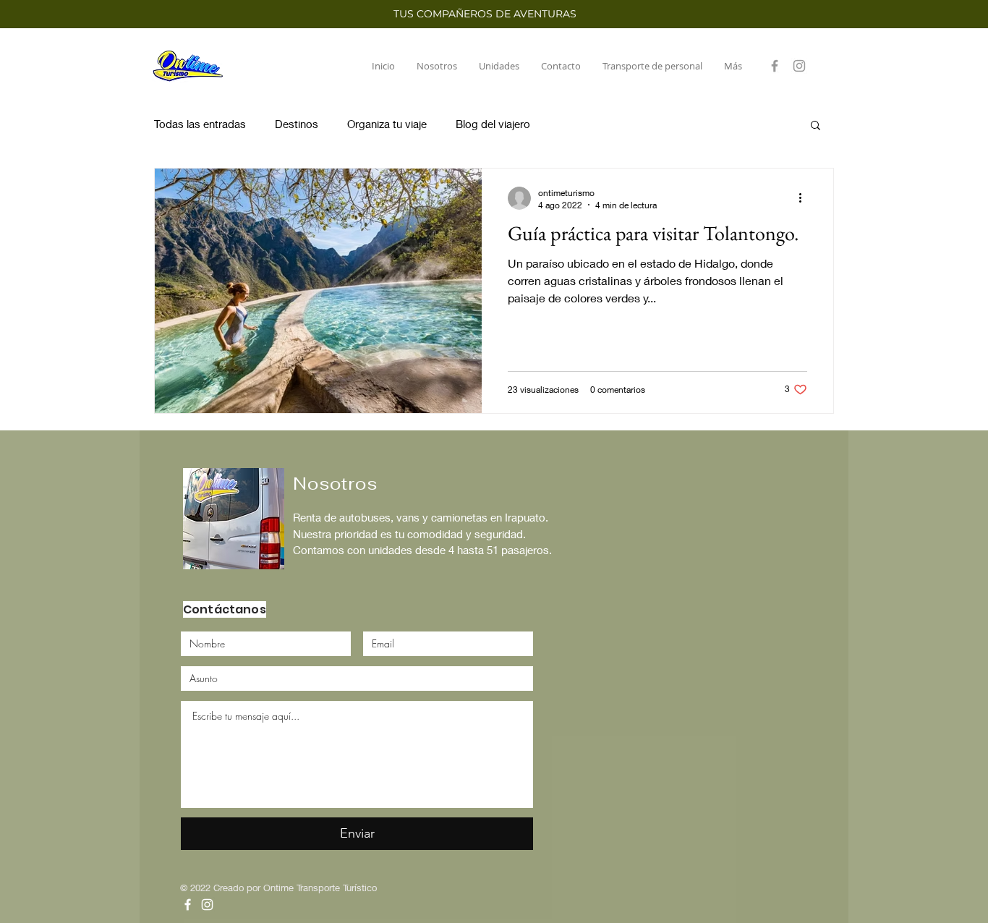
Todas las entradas (200, 123)
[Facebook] (775, 66)
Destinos (296, 123)
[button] (815, 126)
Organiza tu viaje (387, 123)
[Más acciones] (805, 198)
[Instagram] (799, 66)
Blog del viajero (493, 123)
